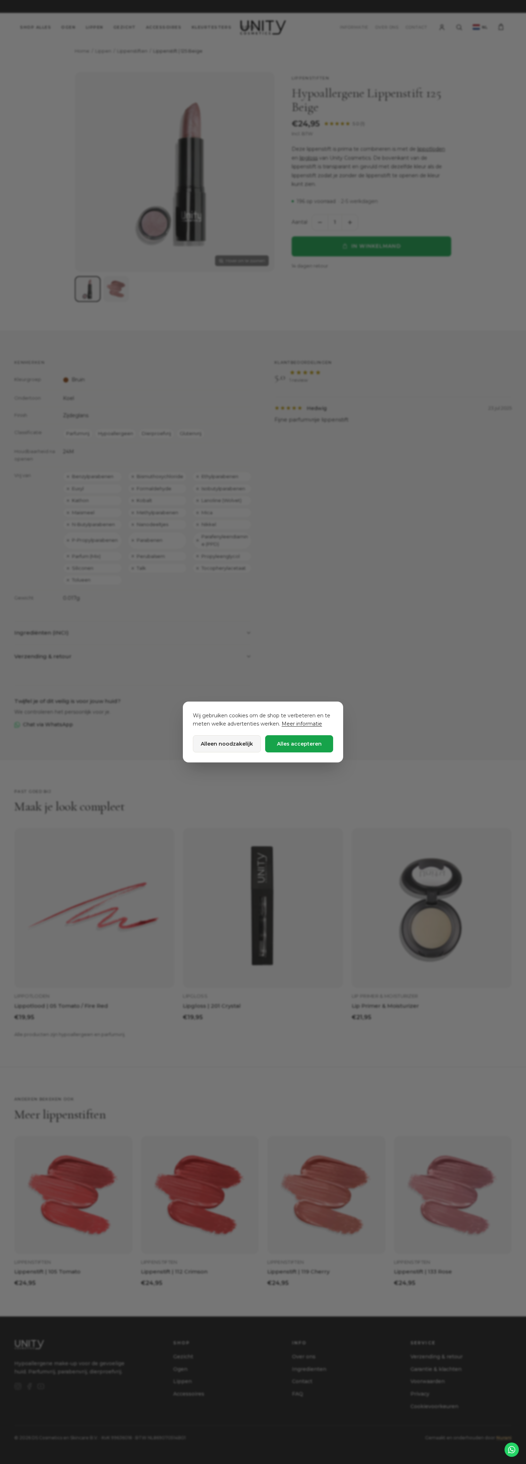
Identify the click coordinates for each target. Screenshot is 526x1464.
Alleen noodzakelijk (227, 744)
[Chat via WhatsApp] (512, 1450)
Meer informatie (302, 724)
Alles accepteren (299, 744)
